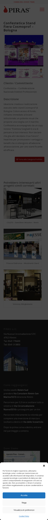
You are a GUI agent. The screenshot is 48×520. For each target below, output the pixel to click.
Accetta (24, 495)
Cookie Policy (24, 516)
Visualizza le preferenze (24, 510)
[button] (44, 465)
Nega (24, 503)
